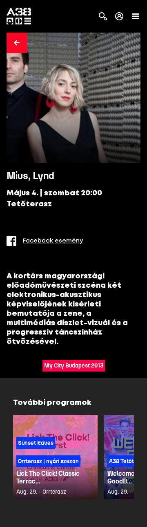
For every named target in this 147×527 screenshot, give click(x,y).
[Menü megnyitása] (135, 16)
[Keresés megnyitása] (103, 16)
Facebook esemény (53, 240)
